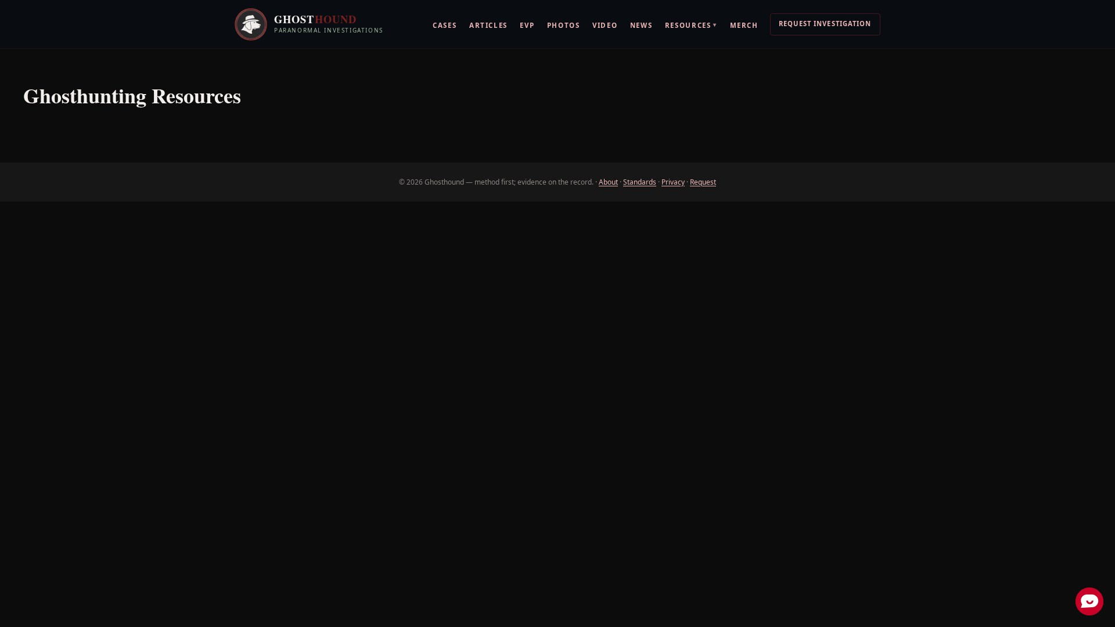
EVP (527, 25)
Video (604, 25)
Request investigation (825, 23)
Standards (639, 182)
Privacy (673, 182)
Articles (488, 25)
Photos (563, 25)
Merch (744, 25)
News (641, 25)
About (608, 182)
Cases (444, 25)
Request (703, 182)
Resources (691, 24)
